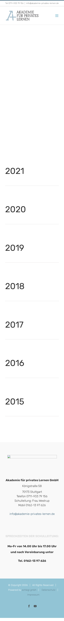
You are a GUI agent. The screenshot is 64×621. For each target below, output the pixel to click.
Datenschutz (48, 589)
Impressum (33, 594)
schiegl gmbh (29, 589)
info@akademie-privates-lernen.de (42, 3)
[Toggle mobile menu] (57, 15)
